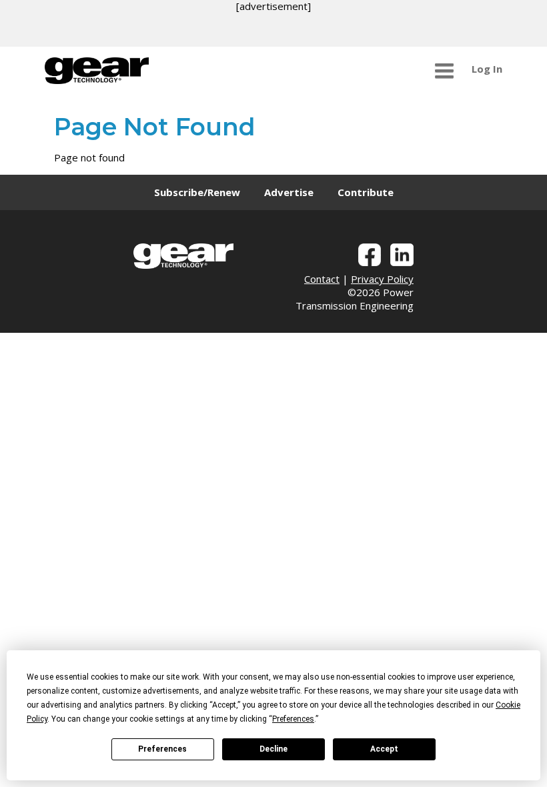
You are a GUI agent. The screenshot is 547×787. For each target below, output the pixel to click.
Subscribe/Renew (197, 192)
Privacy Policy (382, 278)
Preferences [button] (293, 719)
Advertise (289, 192)
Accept (384, 749)
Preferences (162, 749)
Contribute (366, 192)
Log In (487, 68)
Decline (273, 749)
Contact (322, 278)
